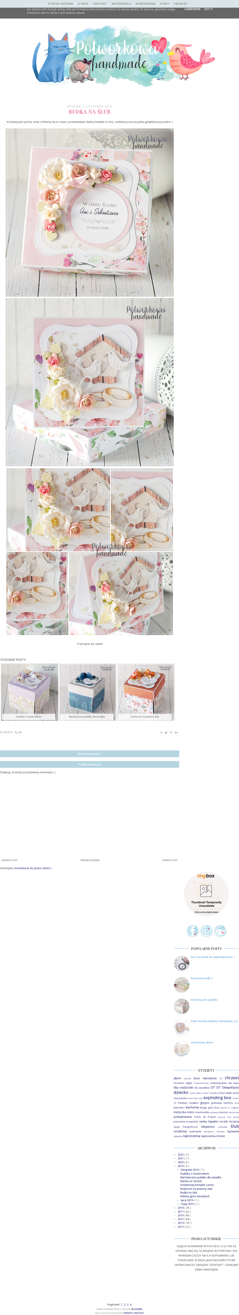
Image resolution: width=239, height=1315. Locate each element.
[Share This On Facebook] (161, 733)
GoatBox (194, 1102)
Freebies (180, 3)
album (177, 1078)
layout (224, 1107)
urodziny (180, 1131)
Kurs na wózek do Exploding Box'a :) (213, 957)
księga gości (207, 1107)
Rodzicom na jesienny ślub (196, 1188)
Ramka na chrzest (191, 1181)
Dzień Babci (196, 1093)
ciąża (189, 1083)
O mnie (83, 3)
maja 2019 (188, 1204)
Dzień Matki (225, 1093)
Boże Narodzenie (205, 1078)
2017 (181, 1211)
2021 (181, 1158)
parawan (214, 1112)
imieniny (228, 1102)
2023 (181, 1154)
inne (237, 1103)
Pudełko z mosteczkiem (194, 1173)
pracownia (179, 1121)
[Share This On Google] (176, 733)
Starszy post (169, 860)
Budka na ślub (188, 1192)
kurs (217, 1107)
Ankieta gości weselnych (194, 1196)
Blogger (136, 1309)
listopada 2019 (190, 1169)
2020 (181, 1162)
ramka (203, 1121)
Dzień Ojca (192, 1098)
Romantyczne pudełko (204, 999)
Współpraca (121, 3)
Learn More (192, 9)
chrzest (232, 1078)
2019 (181, 1166)
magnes (235, 1107)
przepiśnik (192, 1121)
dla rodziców (183, 1087)
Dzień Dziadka (210, 1093)
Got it (208, 9)
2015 (181, 1219)
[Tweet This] (166, 733)
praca (236, 1117)
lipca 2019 (187, 1200)
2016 (181, 1215)
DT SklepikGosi (227, 1087)
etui (201, 1098)
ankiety (187, 1078)
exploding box (218, 1097)
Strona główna (60, 3)
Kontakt (100, 3)
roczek (224, 1121)
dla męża (233, 1083)
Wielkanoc (209, 1131)
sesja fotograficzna (186, 1126)
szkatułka (222, 1126)
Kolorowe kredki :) (201, 978)
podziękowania (183, 1117)
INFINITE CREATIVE (134, 1313)
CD (220, 1078)
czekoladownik (218, 1083)
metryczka (180, 1112)
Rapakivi (213, 1121)
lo (229, 1107)
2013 (181, 1226)
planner (223, 1112)
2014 (181, 1223)
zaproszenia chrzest (213, 1136)
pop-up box (224, 1117)
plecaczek (234, 1112)
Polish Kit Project (205, 1117)
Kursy (164, 3)
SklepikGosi (208, 1126)
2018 (181, 1207)
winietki (221, 1131)
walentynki (195, 1131)
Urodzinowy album (202, 1042)
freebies (183, 1102)
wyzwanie (233, 1131)
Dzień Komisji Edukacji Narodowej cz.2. (214, 1021)
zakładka (178, 1136)
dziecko (181, 1092)
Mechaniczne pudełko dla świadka (200, 1177)
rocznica (234, 1121)
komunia (192, 1107)
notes (190, 1112)
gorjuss (204, 1102)
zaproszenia (191, 1136)
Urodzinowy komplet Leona (197, 1185)
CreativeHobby (201, 1083)
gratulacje (216, 1102)
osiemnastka (202, 1112)
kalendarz (179, 1107)
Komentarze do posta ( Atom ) (33, 868)
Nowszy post (10, 860)
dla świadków (202, 1087)
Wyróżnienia (146, 3)
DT (213, 1087)
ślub (18, 732)
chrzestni (179, 1083)
